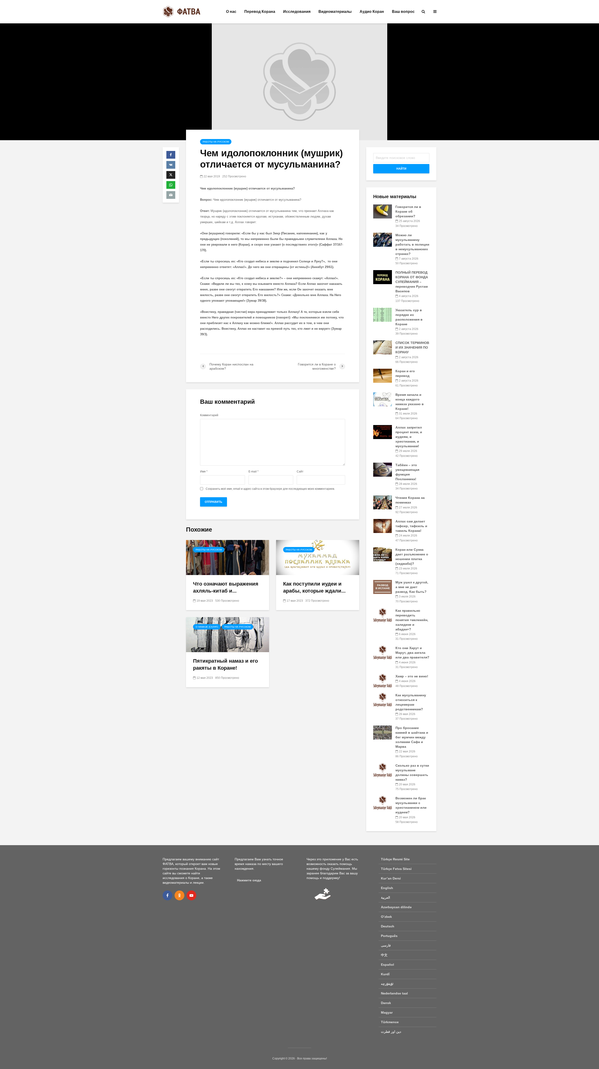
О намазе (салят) (207, 627)
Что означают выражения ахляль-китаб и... (225, 587)
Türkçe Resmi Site (395, 859)
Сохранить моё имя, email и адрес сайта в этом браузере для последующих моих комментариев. (270, 488)
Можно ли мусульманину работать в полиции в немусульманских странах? (412, 244)
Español (387, 964)
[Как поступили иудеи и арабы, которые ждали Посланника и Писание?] (317, 557)
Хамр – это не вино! (411, 676)
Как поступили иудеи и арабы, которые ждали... (314, 587)
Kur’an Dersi (391, 878)
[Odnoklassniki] (179, 895)
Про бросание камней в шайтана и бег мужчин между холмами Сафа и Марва (411, 737)
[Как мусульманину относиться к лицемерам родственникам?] (382, 699)
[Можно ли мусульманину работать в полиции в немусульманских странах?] (382, 239)
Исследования (296, 12)
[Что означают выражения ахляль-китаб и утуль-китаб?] (227, 557)
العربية (385, 897)
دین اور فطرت (391, 1031)
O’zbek (386, 917)
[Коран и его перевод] (382, 375)
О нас (231, 12)
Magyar (387, 1012)
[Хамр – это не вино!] (382, 681)
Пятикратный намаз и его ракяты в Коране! (225, 664)
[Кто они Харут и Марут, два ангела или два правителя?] (382, 652)
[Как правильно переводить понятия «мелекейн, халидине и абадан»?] (382, 615)
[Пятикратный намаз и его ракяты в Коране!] (227, 634)
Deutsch (387, 926)
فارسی (386, 945)
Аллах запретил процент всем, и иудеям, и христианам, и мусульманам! (408, 436)
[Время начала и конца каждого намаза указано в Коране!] (382, 399)
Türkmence (390, 1022)
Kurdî (385, 974)
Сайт (300, 471)
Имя (204, 471)
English (387, 888)
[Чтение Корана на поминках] (382, 502)
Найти (401, 168)
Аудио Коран (372, 12)
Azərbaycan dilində (396, 907)
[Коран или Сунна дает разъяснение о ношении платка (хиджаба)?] (382, 554)
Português (389, 936)
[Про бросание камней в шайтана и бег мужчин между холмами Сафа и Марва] (382, 732)
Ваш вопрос (403, 12)
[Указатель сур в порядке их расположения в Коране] (382, 314)
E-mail (253, 471)
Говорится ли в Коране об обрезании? (408, 211)
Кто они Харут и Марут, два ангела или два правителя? (412, 652)
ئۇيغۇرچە (387, 984)
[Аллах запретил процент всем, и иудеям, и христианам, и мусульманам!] (382, 432)
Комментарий (209, 415)
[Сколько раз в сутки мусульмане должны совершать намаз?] (382, 770)
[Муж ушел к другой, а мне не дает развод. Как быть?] (382, 587)
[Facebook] (167, 895)
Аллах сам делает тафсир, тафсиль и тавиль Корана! (411, 526)
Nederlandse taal (394, 993)
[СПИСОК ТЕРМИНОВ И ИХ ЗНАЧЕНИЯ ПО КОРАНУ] (382, 347)
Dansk (386, 1003)
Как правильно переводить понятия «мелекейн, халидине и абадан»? (411, 620)
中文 (384, 955)
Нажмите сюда (249, 880)
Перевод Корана (259, 12)
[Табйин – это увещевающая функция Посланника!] (382, 469)
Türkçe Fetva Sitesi (396, 869)
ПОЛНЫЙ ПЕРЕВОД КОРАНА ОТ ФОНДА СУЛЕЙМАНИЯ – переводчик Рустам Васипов (411, 282)
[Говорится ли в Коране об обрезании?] (382, 211)
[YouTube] (191, 895)
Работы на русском (216, 141)
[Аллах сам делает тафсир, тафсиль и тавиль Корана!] (382, 526)
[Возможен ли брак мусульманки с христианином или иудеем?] (382, 802)
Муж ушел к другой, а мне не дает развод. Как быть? (411, 586)
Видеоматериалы (335, 12)
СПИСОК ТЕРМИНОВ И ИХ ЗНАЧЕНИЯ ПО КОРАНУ (412, 347)
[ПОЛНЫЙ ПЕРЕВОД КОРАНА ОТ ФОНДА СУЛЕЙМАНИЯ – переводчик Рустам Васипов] (382, 277)
